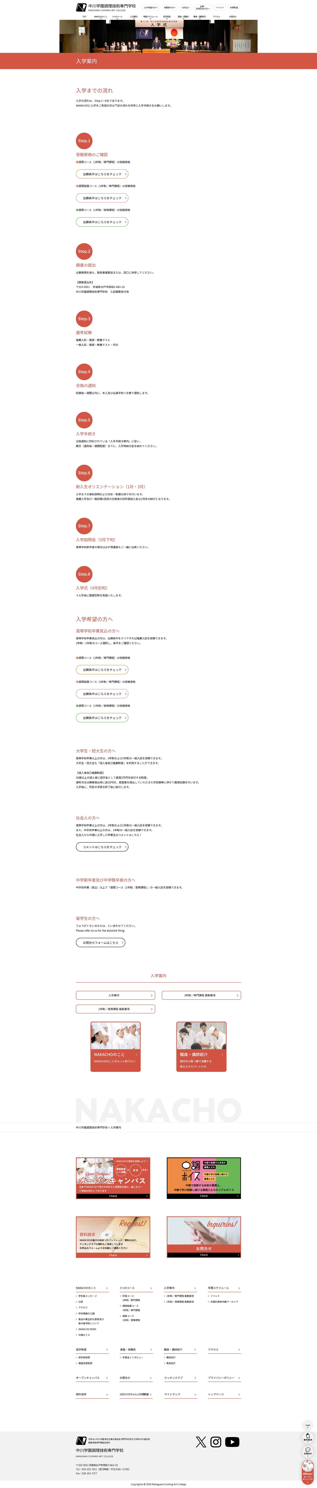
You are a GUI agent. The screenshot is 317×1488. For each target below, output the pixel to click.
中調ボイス (84, 1335)
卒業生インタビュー (133, 1357)
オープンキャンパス (88, 1378)
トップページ (216, 1394)
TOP (84, 16)
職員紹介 (171, 1357)
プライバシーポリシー (221, 1378)
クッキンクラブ (173, 1378)
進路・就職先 (183, 16)
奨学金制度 (84, 1357)
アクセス (216, 16)
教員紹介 (171, 1363)
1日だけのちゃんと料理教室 (134, 1394)
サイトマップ (172, 1394)
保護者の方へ (170, 7)
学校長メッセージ (87, 1296)
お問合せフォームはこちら (100, 942)
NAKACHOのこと (100, 16)
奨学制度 (166, 16)
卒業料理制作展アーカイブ (224, 1301)
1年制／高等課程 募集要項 (114, 1009)
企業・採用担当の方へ (203, 7)
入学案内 (133, 16)
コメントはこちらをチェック (102, 847)
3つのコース (117, 16)
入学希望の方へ (151, 7)
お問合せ (232, 16)
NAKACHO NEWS (87, 1329)
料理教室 (234, 7)
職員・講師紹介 (200, 16)
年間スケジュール (150, 16)
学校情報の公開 (86, 1313)
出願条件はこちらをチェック (102, 174)
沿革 (80, 1301)
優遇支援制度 (85, 1363)
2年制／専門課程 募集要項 (199, 995)
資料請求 (81, 1394)
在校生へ (186, 7)
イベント (220, 7)
